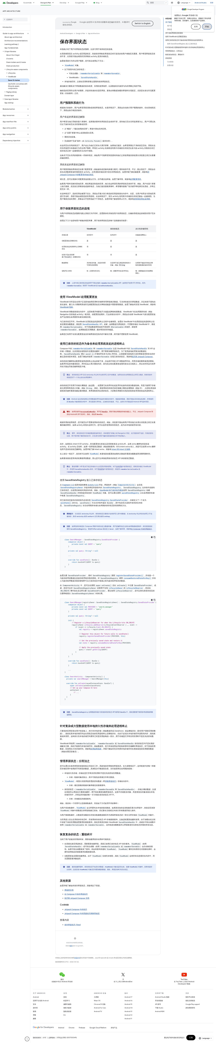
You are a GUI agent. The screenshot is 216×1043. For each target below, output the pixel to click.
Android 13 (128, 1011)
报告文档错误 (190, 1001)
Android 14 (128, 1008)
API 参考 (158, 1004)
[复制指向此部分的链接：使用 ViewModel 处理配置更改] (99, 297)
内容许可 (77, 958)
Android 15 (128, 1004)
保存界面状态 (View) (72, 925)
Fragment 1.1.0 (68, 485)
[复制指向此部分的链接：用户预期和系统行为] (86, 103)
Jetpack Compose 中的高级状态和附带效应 (82, 913)
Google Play (80, 3)
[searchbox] (15, 19)
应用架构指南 (96, 749)
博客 (34, 1015)
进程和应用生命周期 (142, 199)
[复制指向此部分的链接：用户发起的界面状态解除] (87, 117)
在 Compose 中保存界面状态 (141, 529)
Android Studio (201, 3)
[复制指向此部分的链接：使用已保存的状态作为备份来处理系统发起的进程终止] (127, 344)
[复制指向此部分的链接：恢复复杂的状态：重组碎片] (94, 834)
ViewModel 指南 (66, 307)
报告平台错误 (190, 997)
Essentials (28, 3)
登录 (71, 946)
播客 (34, 1019)
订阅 (191, 1037)
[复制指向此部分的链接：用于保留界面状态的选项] (92, 208)
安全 (34, 1004)
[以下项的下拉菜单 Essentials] (35, 2)
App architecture (11, 11)
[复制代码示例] (154, 537)
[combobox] (157, 3)
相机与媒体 (67, 1008)
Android (36, 997)
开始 (207, 27)
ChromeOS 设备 (100, 1004)
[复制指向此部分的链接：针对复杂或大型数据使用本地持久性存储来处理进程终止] (129, 726)
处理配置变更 (135, 179)
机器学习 (66, 1001)
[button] (13, 33)
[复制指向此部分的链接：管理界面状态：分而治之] (92, 761)
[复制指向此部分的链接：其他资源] (73, 881)
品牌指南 (51, 1038)
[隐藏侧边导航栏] (27, 1039)
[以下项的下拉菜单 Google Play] (87, 2)
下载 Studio (159, 1008)
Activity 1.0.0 (93, 485)
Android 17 (128, 997)
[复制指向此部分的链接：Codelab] (71, 905)
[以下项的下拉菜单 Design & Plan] (54, 2)
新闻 (34, 1011)
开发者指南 (159, 1001)
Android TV (98, 1011)
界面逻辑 (101, 469)
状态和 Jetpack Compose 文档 (76, 898)
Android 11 (128, 1019)
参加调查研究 (190, 1008)
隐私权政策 (67, 1011)
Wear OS (97, 1001)
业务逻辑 (119, 466)
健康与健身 (67, 1004)
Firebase (82, 1028)
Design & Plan (45, 3)
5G (64, 1015)
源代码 (35, 1008)
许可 (44, 1038)
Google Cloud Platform (98, 1028)
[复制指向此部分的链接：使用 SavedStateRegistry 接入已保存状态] (104, 480)
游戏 (65, 997)
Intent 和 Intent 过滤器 (121, 449)
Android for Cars (100, 1008)
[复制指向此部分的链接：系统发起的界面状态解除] (87, 164)
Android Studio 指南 (162, 997)
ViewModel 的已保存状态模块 (111, 490)
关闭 (196, 27)
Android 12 (128, 1015)
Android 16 (128, 1001)
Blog (97, 3)
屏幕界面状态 (110, 781)
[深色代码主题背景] (152, 537)
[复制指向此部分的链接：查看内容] (71, 920)
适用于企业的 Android (41, 1001)
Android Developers (66, 33)
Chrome (71, 1028)
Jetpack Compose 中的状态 (75, 909)
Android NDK (159, 1011)
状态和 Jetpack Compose (142, 357)
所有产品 (114, 1028)
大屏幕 (96, 997)
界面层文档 (68, 890)
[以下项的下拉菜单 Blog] (102, 2)
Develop (63, 3)
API (92, 324)
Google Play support (193, 1004)
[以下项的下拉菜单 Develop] (69, 2)
